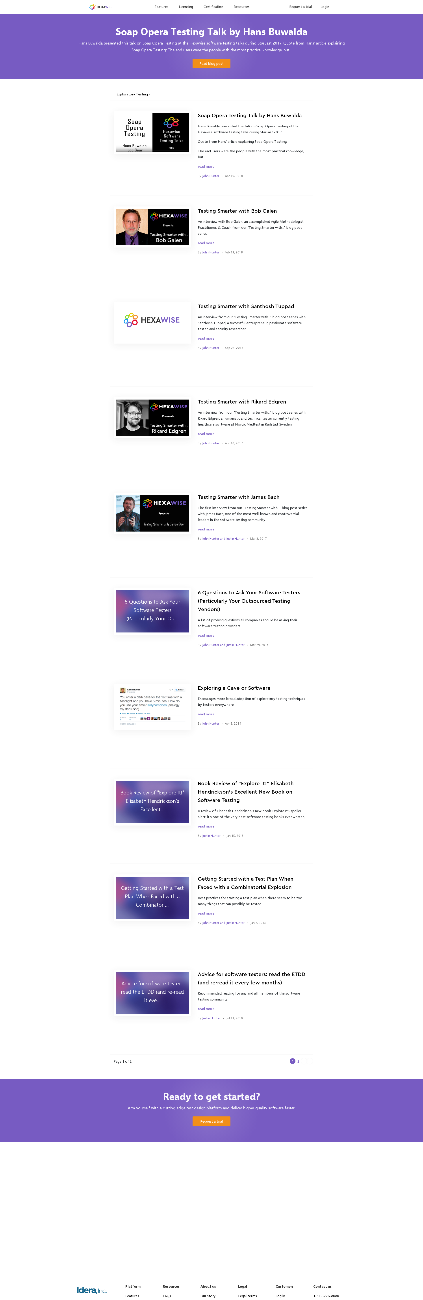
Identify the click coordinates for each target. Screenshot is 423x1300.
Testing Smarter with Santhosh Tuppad (246, 306)
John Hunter (210, 176)
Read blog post (211, 63)
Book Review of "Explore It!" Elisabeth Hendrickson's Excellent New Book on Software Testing (246, 792)
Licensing (186, 6)
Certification (213, 6)
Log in (280, 1296)
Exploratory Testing (132, 94)
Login (325, 6)
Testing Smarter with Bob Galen (237, 211)
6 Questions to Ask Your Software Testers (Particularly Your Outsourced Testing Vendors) (249, 601)
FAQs (167, 1296)
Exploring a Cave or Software (234, 688)
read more (206, 166)
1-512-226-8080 (326, 1296)
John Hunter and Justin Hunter (223, 538)
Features (161, 6)
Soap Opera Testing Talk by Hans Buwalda (250, 115)
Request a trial (300, 6)
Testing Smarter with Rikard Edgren (242, 402)
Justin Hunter (211, 835)
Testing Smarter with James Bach (239, 497)
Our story (207, 1296)
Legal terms (247, 1296)
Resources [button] (242, 6)
